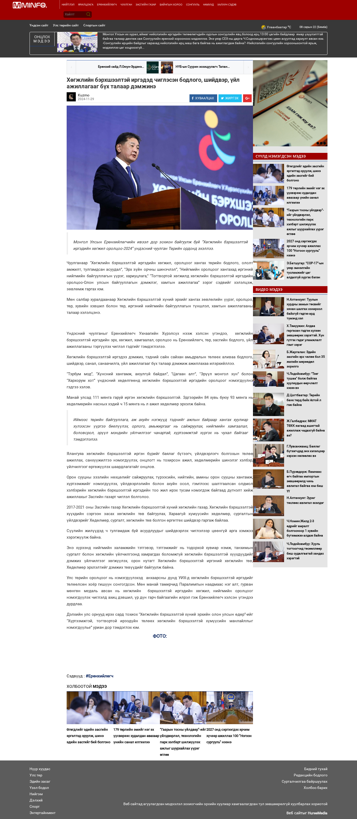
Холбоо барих (315, 788)
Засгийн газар (146, 4)
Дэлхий (36, 800)
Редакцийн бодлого (310, 775)
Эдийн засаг (40, 781)
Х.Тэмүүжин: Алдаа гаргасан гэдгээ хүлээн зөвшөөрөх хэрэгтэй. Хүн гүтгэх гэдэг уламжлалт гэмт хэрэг (305, 335)
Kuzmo (83, 95)
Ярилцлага (85, 4)
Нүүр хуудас (40, 769)
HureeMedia (317, 813)
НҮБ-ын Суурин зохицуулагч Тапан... (203, 66)
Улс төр (36, 775)
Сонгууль (192, 4)
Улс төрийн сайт (66, 25)
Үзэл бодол (39, 788)
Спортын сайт (94, 25)
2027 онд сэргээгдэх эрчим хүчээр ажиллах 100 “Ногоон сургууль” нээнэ (229, 736)
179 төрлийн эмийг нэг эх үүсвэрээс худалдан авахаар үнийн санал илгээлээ (136, 736)
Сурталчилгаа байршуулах (304, 781)
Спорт (35, 806)
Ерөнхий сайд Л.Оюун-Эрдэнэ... (121, 66)
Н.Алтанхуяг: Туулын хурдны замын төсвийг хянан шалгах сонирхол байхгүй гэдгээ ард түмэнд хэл (304, 309)
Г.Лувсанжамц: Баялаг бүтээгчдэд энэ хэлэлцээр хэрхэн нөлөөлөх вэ (306, 451)
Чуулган (126, 4)
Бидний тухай (315, 769)
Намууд (208, 4)
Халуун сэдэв (226, 4)
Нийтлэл (68, 4)
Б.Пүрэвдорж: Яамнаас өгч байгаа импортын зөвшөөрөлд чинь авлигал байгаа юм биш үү (305, 481)
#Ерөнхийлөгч (99, 675)
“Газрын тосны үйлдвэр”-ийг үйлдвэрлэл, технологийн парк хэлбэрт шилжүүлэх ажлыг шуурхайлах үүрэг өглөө (183, 742)
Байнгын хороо (171, 4)
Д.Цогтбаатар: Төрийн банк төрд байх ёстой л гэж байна (304, 399)
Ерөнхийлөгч (107, 4)
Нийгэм (36, 794)
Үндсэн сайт (39, 25)
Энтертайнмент (43, 813)
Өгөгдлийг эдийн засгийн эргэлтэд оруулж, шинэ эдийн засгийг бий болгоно (88, 736)
